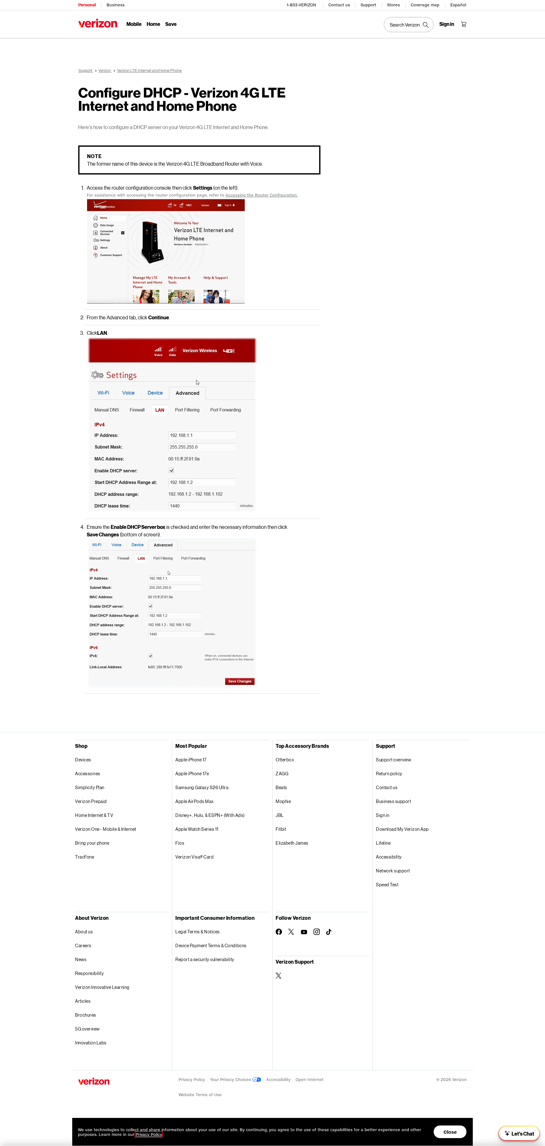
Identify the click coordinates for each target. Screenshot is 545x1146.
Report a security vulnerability (204, 959)
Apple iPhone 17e (192, 773)
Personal (87, 5)
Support (368, 5)
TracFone (84, 857)
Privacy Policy (192, 1079)
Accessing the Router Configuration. (262, 195)
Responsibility (89, 973)
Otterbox (285, 759)
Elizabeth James (292, 843)
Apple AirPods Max (194, 801)
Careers (83, 945)
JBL (280, 815)
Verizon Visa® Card (194, 857)
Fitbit (281, 829)
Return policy (389, 773)
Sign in (383, 815)
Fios (179, 843)
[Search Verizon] (409, 24)
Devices (83, 759)
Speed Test (387, 884)
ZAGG (282, 773)
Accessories (87, 773)
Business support (393, 801)
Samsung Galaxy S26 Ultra (201, 787)
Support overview (393, 759)
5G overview (87, 1028)
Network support (393, 870)
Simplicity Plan (89, 787)
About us (84, 931)
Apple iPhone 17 (191, 759)
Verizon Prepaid (91, 801)
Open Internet (310, 1079)
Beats (281, 787)
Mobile (134, 24)
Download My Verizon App (402, 829)
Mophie (283, 801)
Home (153, 24)
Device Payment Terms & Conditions (211, 945)
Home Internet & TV (94, 815)
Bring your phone (92, 843)
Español (458, 5)
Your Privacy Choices (231, 1079)
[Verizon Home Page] (97, 23)
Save (171, 24)
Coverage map (425, 5)
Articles (83, 1001)
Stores (393, 5)
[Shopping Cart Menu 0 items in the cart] (464, 24)
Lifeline (383, 843)
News (80, 959)
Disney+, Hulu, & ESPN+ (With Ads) (210, 815)
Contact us (339, 5)
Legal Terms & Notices (197, 931)
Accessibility (389, 857)
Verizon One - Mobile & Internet (105, 829)
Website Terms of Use (200, 1094)
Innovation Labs (91, 1042)
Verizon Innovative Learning (102, 987)
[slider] (519, 1133)
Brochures (85, 1015)
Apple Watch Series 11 (197, 829)
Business (116, 5)
